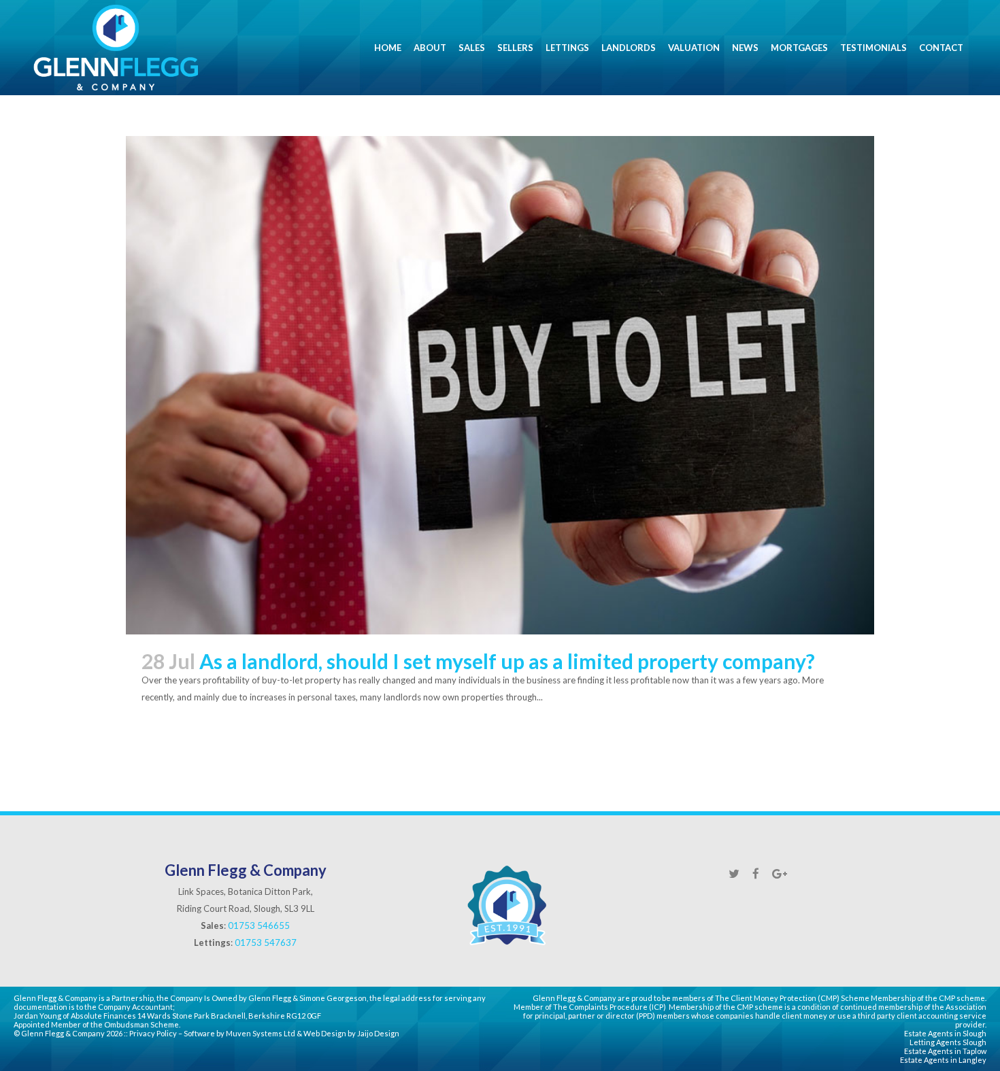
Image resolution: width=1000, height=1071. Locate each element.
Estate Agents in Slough (945, 1033)
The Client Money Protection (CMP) (777, 997)
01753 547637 (266, 942)
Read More (171, 736)
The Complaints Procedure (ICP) (609, 1006)
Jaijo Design (378, 1033)
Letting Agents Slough (948, 1042)
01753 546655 (259, 925)
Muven (238, 1033)
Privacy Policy (153, 1033)
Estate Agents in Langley (943, 1059)
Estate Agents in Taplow (945, 1051)
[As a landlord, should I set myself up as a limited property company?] (500, 385)
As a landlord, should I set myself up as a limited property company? (507, 661)
